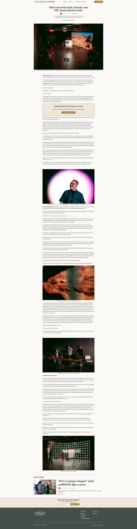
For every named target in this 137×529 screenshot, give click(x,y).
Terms (40, 524)
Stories (65, 1)
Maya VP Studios (85, 98)
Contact (44, 524)
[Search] (92, 1)
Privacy (36, 524)
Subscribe (98, 1)
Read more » (61, 494)
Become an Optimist (80, 1)
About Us (71, 1)
